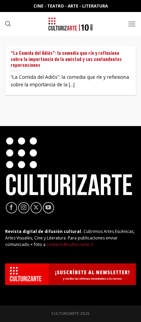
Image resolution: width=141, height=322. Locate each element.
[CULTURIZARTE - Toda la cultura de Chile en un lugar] (70, 24)
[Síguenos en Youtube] (48, 207)
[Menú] (132, 23)
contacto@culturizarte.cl (70, 244)
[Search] (8, 23)
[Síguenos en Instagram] (23, 207)
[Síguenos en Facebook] (11, 207)
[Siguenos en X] (36, 207)
